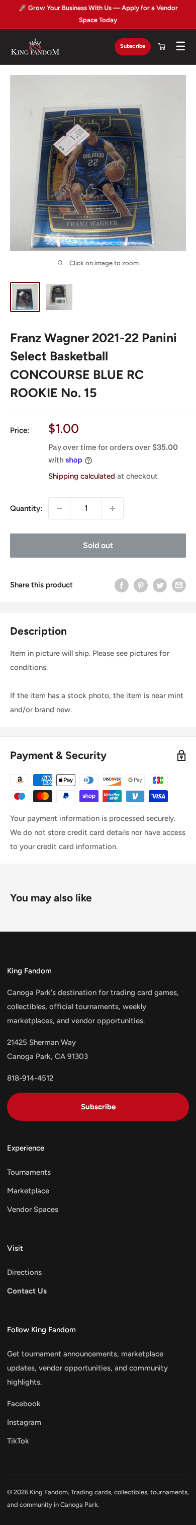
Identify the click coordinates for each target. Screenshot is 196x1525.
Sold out (98, 545)
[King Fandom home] (35, 46)
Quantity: (26, 508)
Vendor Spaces (32, 1209)
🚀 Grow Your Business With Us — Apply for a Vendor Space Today (98, 14)
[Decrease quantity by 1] (59, 508)
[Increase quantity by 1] (112, 508)
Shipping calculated (81, 476)
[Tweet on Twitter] (160, 585)
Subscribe (132, 46)
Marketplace (28, 1190)
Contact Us (27, 1290)
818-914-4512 (30, 1078)
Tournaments (29, 1172)
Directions (24, 1272)
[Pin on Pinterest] (141, 585)
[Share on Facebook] (122, 585)
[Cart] (161, 46)
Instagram (24, 1422)
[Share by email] (179, 585)
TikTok (18, 1440)
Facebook (24, 1403)
